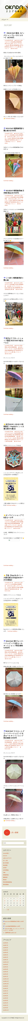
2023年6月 (5, 995)
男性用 (9, 523)
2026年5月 (5, 950)
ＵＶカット (13, 141)
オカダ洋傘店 (11, 1018)
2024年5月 (5, 988)
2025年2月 (5, 974)
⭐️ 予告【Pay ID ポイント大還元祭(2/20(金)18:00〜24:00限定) (14, 577)
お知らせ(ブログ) (7, 858)
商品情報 (13, 42)
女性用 (16, 135)
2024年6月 (5, 986)
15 (20, 900)
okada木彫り (6, 853)
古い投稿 (12, 832)
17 (4, 903)
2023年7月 (5, 993)
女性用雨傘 (9, 435)
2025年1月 (5, 976)
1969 (4, 924)
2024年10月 (6, 983)
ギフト (15, 43)
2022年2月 (5, 1003)
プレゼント (19, 286)
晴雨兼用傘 (19, 42)
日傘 (13, 287)
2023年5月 (5, 998)
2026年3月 (5, 955)
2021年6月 (5, 1007)
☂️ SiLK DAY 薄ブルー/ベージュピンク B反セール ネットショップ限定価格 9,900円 (13, 644)
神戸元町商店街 (11, 140)
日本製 (17, 138)
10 (4, 900)
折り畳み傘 (10, 45)
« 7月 (8, 909)
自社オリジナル (13, 47)
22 (20, 903)
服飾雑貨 (5, 877)
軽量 (11, 747)
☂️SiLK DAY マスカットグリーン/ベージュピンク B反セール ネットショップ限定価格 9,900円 (14, 734)
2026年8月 (5, 943)
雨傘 (11, 441)
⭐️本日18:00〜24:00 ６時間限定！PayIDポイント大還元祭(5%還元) (14, 426)
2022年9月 (5, 1000)
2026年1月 (5, 959)
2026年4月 (5, 952)
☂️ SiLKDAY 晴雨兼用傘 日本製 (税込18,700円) (14, 192)
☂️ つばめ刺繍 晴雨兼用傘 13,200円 (11, 926)
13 (14, 900)
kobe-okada (14, 48)
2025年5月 (5, 967)
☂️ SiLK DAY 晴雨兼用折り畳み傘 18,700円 (14, 129)
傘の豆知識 (6, 863)
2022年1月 (5, 1005)
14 (17, 900)
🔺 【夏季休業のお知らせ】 (10, 932)
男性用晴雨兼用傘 (10, 436)
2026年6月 (5, 947)
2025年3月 (5, 971)
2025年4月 (5, 969)
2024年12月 (6, 979)
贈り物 (19, 47)
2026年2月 (5, 957)
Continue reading (10, 118)
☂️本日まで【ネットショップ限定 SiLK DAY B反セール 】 (13, 340)
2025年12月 (6, 962)
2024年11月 (6, 981)
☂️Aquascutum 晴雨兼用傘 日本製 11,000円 (13, 921)
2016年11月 (6, 1010)
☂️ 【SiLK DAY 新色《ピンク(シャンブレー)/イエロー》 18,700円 (14, 35)
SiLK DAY (18, 40)
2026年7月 (5, 945)
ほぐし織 (13, 433)
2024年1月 (5, 991)
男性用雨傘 (6, 884)
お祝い (12, 43)
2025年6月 (5, 964)
